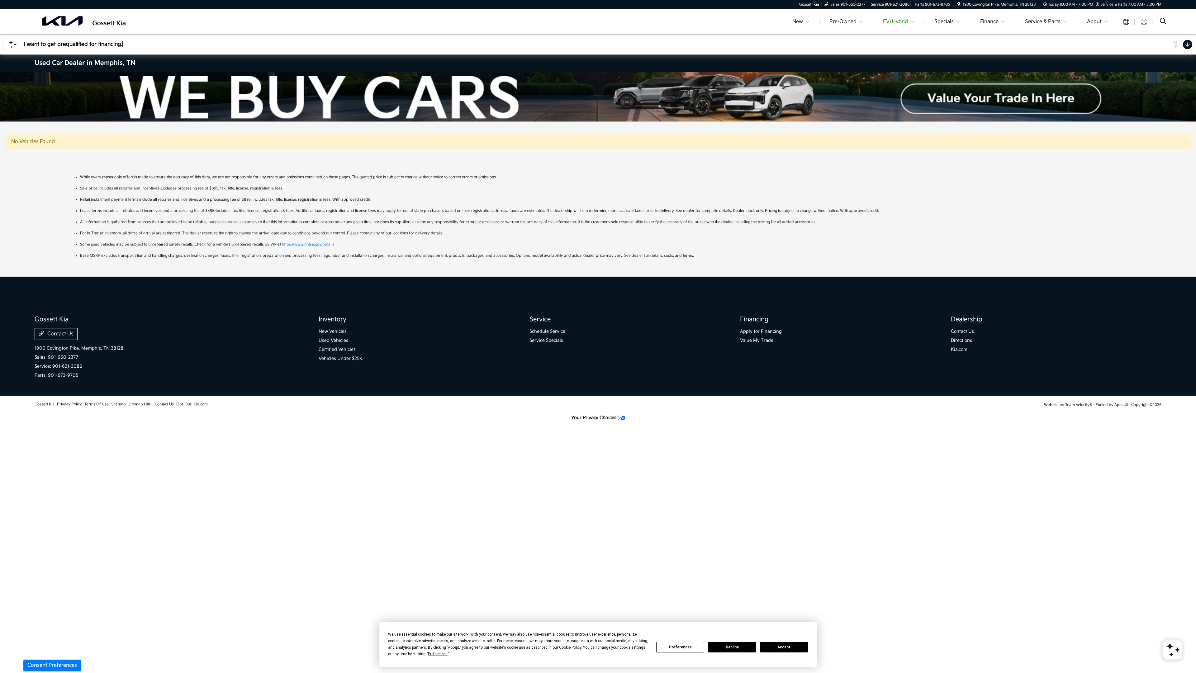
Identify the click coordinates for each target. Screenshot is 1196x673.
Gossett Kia (45, 404)
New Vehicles (333, 331)
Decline (732, 647)
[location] (958, 4)
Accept (783, 647)
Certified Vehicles (337, 349)
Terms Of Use (96, 404)
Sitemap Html (140, 404)
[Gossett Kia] (88, 22)
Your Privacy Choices (594, 417)
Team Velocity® (1078, 405)
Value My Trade (756, 340)
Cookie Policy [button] (570, 647)
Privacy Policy (69, 404)
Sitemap (118, 404)
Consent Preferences (52, 665)
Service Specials (546, 340)
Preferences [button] (438, 654)
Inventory (332, 319)
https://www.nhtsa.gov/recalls (308, 244)
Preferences (680, 647)
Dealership (966, 319)
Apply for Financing (761, 331)
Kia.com (959, 349)
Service (540, 319)
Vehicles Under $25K (341, 358)
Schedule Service (547, 331)
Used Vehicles (333, 340)
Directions (961, 340)
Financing (754, 319)
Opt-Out (183, 404)
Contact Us (60, 334)
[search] (1163, 22)
